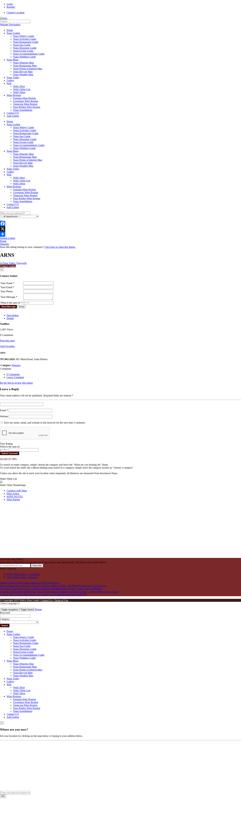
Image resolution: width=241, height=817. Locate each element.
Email (4, 410)
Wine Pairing (13, 499)
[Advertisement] (98, 532)
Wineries (4, 244)
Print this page (7, 340)
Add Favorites (7, 346)
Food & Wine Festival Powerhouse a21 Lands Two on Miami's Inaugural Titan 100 (43, 594)
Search (4, 625)
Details (10, 318)
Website (4, 416)
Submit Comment (9, 453)
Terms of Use (61, 600)
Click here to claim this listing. (60, 247)
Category (5, 619)
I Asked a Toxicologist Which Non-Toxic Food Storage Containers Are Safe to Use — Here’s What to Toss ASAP (59, 591)
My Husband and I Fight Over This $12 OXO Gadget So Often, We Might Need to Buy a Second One (53, 585)
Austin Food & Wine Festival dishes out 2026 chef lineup (29, 582)
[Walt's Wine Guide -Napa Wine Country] (3, 18)
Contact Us (46, 600)
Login (10, 4)
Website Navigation (10, 24)
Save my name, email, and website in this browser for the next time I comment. (44, 422)
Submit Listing (7, 238)
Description (13, 315)
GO (3, 796)
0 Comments (13, 374)
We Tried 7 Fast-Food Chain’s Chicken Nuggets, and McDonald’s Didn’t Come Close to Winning (50, 588)
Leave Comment (15, 377)
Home (3, 241)
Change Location (15, 12)
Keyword (5, 612)
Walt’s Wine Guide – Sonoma (22, 577)
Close (21, 306)
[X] (120, 228)
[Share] (120, 234)
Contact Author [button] (8, 266)
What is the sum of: (10, 446)
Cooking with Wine (17, 490)
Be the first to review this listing (16, 382)
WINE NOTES (15, 496)
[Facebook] (120, 223)
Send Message (8, 306)
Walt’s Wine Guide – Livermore (23, 574)
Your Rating (6, 443)
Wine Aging (13, 493)
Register (11, 7)
